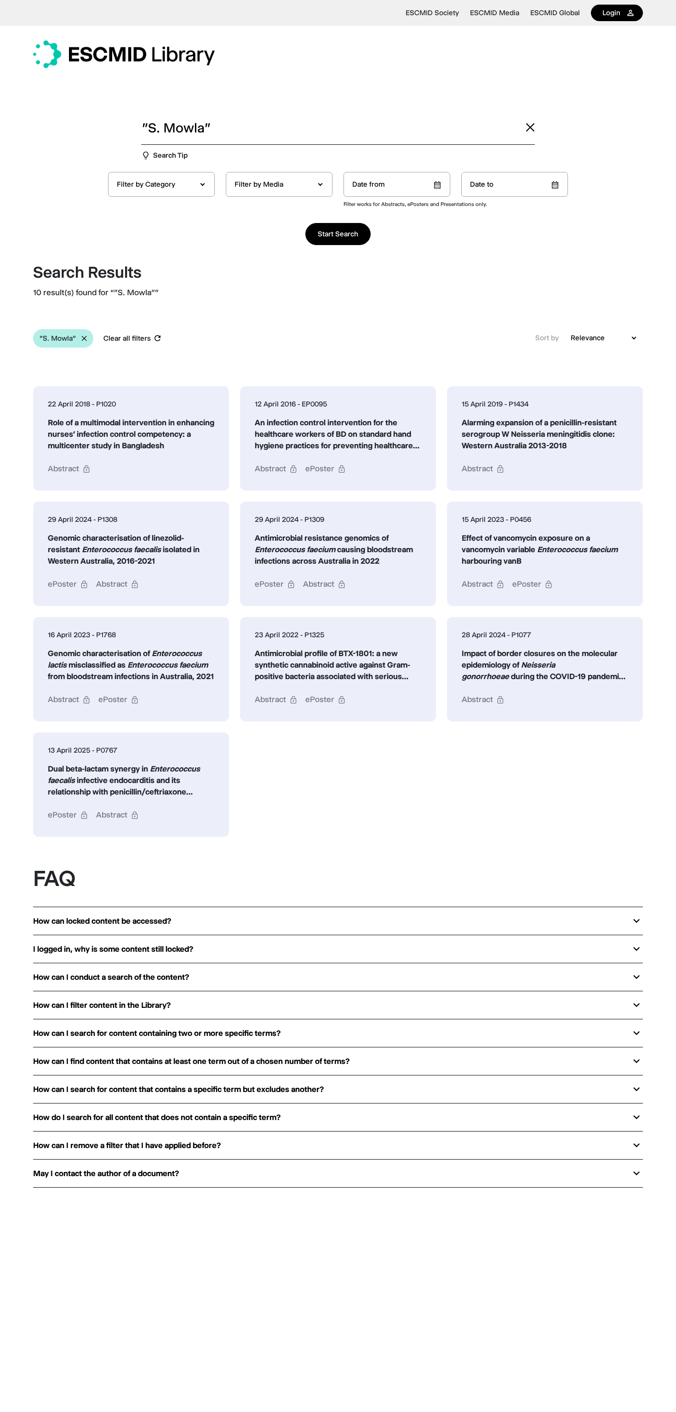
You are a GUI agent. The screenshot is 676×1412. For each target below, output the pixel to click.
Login (611, 12)
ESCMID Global (555, 13)
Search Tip (170, 155)
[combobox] (161, 184)
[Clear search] (530, 127)
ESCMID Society (432, 13)
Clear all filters (127, 338)
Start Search (338, 233)
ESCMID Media (494, 13)
